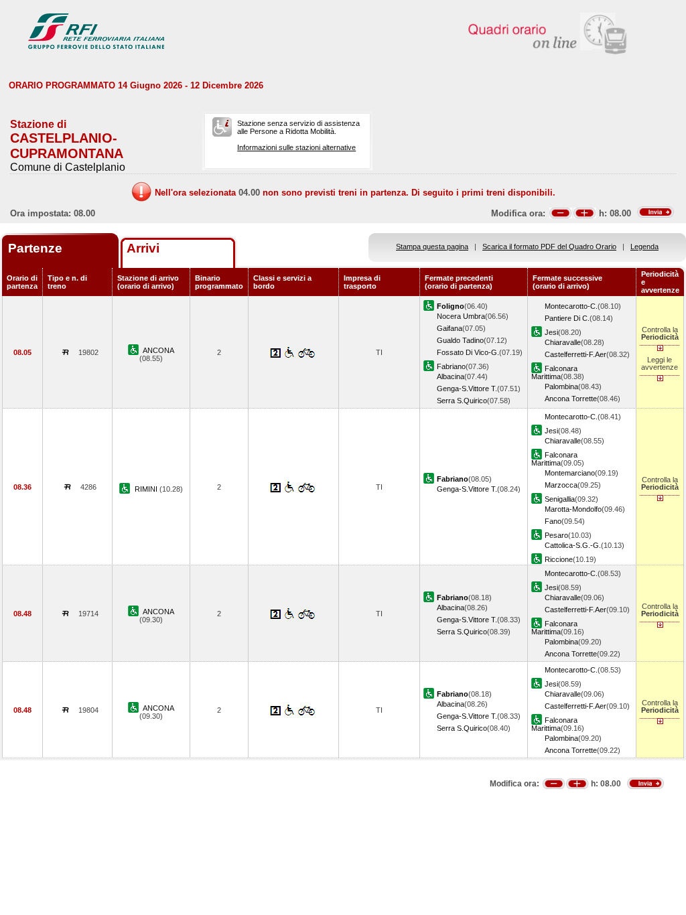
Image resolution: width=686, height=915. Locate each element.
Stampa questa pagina (432, 246)
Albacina (450, 376)
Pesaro (556, 535)
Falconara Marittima (554, 372)
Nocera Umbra (461, 316)
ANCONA (158, 350)
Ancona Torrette (571, 399)
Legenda (644, 246)
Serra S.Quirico (462, 401)
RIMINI (147, 489)
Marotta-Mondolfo (573, 509)
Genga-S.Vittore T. (467, 388)
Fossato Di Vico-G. (468, 352)
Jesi (551, 332)
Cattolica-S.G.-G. (573, 545)
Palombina (561, 386)
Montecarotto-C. (571, 306)
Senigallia (560, 499)
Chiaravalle (563, 342)
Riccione (559, 559)
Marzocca (561, 485)
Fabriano (451, 366)
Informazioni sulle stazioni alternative (296, 147)
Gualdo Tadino (460, 340)
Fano (553, 521)
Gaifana (449, 328)
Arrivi (143, 248)
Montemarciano (570, 473)
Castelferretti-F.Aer (575, 354)
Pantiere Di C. (567, 318)
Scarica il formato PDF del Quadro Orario (549, 246)
